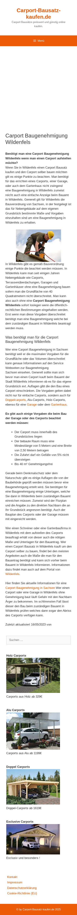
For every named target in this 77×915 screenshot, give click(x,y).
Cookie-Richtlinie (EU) (22, 893)
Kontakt (12, 877)
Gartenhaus (59, 404)
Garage (32, 404)
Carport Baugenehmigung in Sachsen (30, 588)
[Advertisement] (38, 86)
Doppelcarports (15, 400)
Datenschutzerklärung (22, 888)
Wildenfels (12, 574)
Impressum (14, 882)
